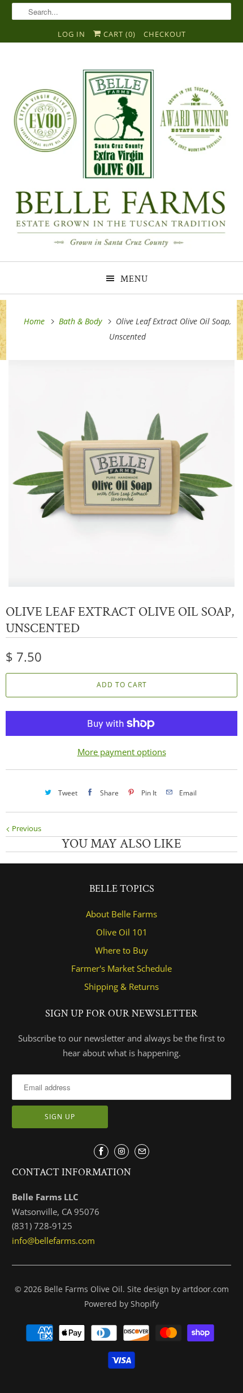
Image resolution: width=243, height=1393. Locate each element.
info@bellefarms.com (53, 1240)
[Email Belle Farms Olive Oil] (141, 1151)
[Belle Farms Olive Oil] (122, 156)
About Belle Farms (121, 914)
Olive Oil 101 (121, 932)
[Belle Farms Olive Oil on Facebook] (101, 1151)
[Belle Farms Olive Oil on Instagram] (121, 1151)
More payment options (121, 751)
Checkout (165, 34)
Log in (71, 34)
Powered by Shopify (121, 1303)
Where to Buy (121, 950)
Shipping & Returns (121, 986)
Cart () (118, 34)
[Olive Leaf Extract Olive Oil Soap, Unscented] (121, 473)
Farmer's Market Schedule (121, 968)
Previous (25, 828)
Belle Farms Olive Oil (83, 1289)
